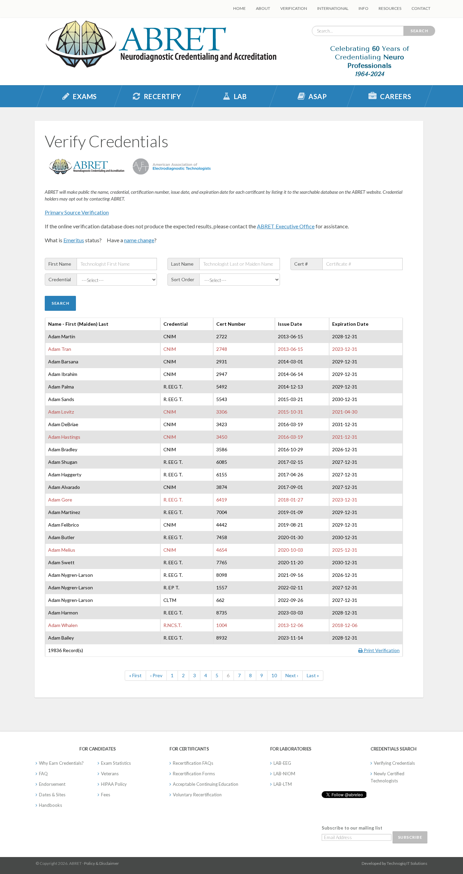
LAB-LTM (283, 784)
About (263, 8)
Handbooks (50, 805)
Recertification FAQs (193, 763)
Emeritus (73, 240)
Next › (291, 675)
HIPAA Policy (114, 784)
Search (419, 30)
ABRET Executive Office (286, 226)
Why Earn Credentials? (61, 763)
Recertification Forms (194, 773)
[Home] (161, 46)
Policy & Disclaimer (101, 863)
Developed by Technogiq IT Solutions (394, 863)
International (332, 8)
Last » (313, 675)
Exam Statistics (116, 763)
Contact (420, 8)
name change (139, 240)
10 (274, 675)
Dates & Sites (52, 794)
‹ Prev (156, 675)
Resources (390, 8)
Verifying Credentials (394, 763)
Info (363, 8)
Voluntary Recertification (197, 794)
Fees (105, 794)
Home (239, 8)
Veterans (110, 773)
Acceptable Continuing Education (205, 784)
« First (135, 675)
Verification (293, 8)
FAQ (43, 773)
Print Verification (381, 650)
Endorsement (52, 784)
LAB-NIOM (284, 773)
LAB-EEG (282, 763)
